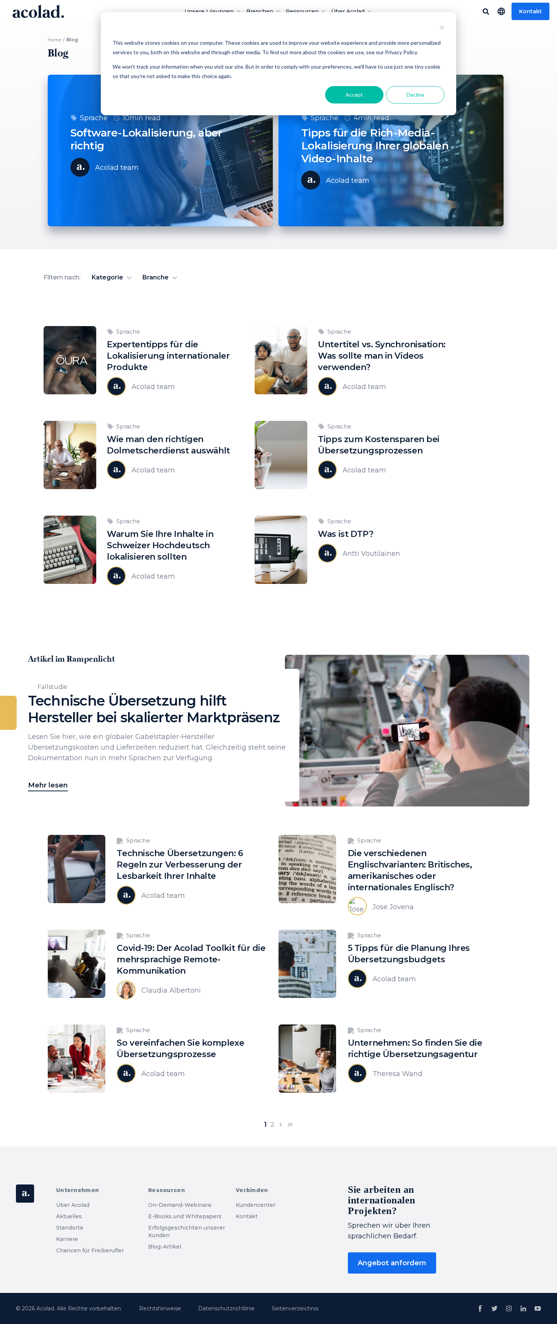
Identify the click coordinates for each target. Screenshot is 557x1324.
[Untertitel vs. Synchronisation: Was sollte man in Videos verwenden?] (281, 389)
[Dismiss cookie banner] (441, 28)
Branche (156, 277)
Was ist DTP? (345, 534)
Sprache (94, 118)
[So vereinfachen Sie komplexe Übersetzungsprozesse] (76, 1087)
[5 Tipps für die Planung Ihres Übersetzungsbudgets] (307, 992)
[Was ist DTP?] (281, 578)
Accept (354, 94)
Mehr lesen (48, 785)
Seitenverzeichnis (295, 1308)
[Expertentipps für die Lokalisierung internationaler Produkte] (70, 389)
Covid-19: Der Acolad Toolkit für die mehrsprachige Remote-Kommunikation (191, 959)
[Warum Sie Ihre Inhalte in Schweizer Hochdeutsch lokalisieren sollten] (70, 578)
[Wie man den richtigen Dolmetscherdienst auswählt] (70, 484)
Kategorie (108, 277)
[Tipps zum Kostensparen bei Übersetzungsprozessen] (281, 484)
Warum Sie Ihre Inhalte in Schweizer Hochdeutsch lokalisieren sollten (160, 545)
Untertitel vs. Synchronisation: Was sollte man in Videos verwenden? (381, 355)
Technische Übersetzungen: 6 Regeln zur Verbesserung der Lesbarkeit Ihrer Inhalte (180, 864)
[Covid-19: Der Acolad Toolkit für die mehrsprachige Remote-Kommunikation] (76, 992)
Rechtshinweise (160, 1308)
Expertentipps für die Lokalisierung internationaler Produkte (168, 355)
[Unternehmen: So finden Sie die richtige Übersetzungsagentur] (307, 1087)
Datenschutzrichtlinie (226, 1308)
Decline (415, 94)
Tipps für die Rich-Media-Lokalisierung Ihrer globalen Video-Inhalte (375, 145)
